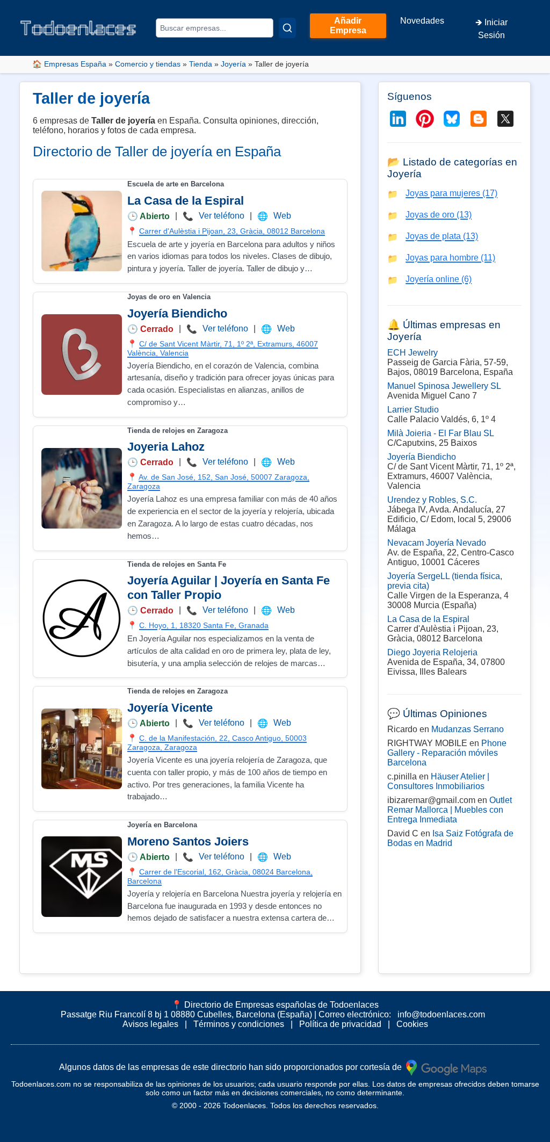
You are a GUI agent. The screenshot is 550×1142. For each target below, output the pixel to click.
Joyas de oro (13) (439, 214)
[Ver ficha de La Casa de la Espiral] (81, 231)
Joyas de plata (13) (442, 236)
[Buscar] (287, 28)
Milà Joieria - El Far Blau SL (440, 433)
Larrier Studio (413, 409)
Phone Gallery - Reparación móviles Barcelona (446, 753)
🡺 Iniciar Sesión (491, 29)
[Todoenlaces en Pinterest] (425, 118)
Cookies (412, 1024)
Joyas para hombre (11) (450, 257)
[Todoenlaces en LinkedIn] (398, 118)
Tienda (200, 64)
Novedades (422, 20)
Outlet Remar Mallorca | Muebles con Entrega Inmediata (449, 810)
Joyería (233, 64)
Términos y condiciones (238, 1024)
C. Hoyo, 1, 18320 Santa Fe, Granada (204, 625)
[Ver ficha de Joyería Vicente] (81, 749)
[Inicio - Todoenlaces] (77, 28)
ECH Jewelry (412, 352)
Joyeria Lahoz (166, 446)
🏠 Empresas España (69, 64)
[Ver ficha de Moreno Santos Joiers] (81, 876)
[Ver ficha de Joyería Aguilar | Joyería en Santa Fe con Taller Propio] (81, 618)
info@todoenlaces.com (441, 1014)
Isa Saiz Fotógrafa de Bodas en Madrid (450, 838)
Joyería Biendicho (177, 313)
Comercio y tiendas (147, 64)
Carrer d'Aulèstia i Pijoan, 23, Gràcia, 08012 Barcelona (232, 231)
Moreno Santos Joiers (188, 841)
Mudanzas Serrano (467, 729)
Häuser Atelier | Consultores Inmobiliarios (438, 781)
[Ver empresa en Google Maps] (446, 1067)
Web (282, 215)
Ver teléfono (221, 215)
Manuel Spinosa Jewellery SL (444, 386)
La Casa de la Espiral (185, 200)
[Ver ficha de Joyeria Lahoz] (81, 488)
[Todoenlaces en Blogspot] (478, 118)
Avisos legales (150, 1024)
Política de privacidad (340, 1024)
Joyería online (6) (439, 279)
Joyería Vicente (170, 707)
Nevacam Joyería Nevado (436, 542)
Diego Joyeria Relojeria (432, 652)
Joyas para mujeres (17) (451, 193)
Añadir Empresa (348, 25)
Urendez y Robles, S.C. (432, 499)
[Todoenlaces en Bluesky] (451, 118)
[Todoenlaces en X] (505, 118)
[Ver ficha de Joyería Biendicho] (81, 354)
